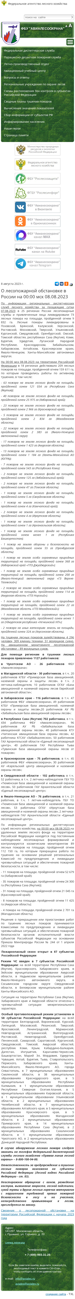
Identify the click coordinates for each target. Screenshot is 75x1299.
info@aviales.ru (25, 1278)
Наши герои (12, 128)
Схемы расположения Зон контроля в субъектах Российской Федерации (37, 93)
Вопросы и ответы (16, 77)
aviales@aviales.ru (27, 1283)
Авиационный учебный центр (25, 71)
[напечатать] (71, 284)
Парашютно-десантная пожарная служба (32, 57)
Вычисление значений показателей (29, 108)
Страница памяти (16, 135)
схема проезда (15, 1242)
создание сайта (56, 1294)
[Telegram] (57, 285)
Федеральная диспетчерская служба (29, 50)
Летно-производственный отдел (26, 64)
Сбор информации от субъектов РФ (28, 115)
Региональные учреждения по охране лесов (34, 84)
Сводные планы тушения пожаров (28, 101)
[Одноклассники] (66, 285)
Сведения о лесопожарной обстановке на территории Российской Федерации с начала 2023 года (37, 1214)
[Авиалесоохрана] (11, 33)
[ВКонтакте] (62, 285)
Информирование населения (24, 122)
